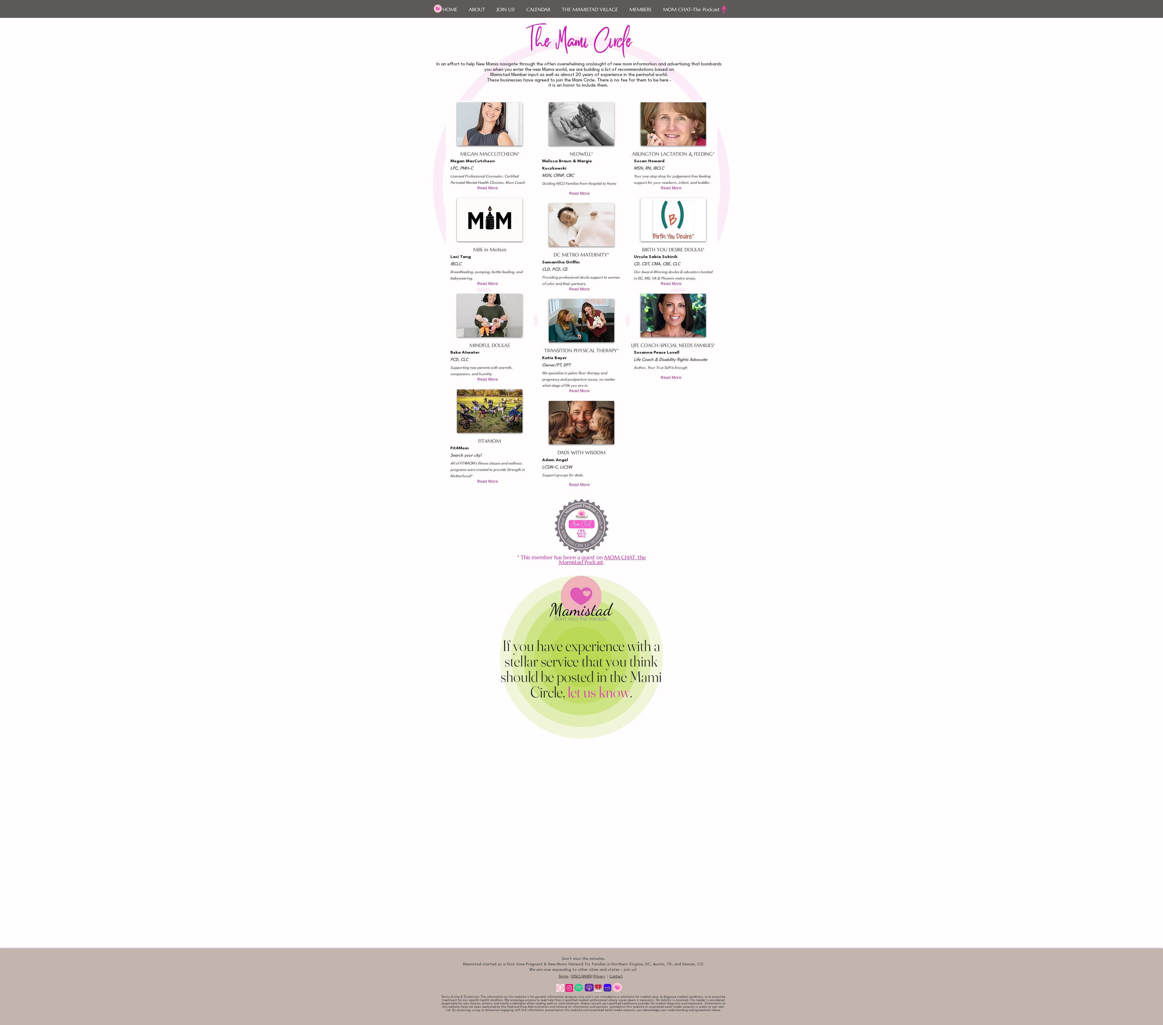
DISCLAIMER (582, 976)
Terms (563, 976)
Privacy (599, 976)
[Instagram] (569, 988)
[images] (560, 988)
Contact (616, 976)
